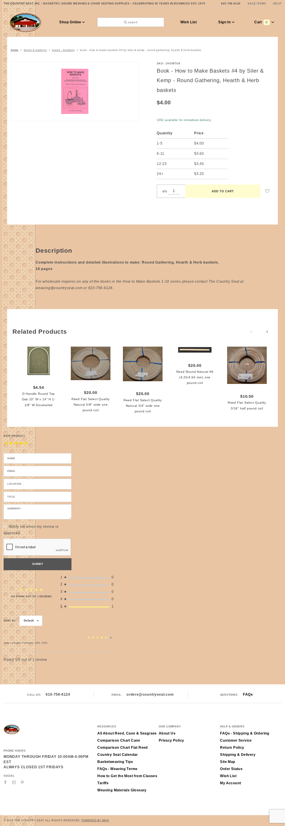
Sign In (225, 22)
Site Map (227, 762)
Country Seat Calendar (117, 755)
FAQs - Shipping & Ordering (244, 733)
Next (267, 331)
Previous (251, 331)
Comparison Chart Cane (118, 740)
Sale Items (257, 3)
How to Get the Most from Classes (127, 776)
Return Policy (232, 747)
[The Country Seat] (25, 22)
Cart (260, 22)
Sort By (10, 620)
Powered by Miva (95, 820)
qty (164, 191)
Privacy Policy (171, 740)
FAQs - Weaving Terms (117, 769)
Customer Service (236, 740)
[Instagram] (14, 782)
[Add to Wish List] (267, 191)
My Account (230, 783)
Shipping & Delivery (237, 755)
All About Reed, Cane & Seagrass (127, 733)
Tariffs (102, 783)
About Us (167, 733)
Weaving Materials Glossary (121, 790)
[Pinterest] (22, 782)
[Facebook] (5, 782)
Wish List (188, 22)
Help (277, 3)
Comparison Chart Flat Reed (122, 747)
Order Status (231, 769)
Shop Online (70, 22)
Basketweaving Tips (115, 762)
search (132, 22)
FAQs (248, 694)
